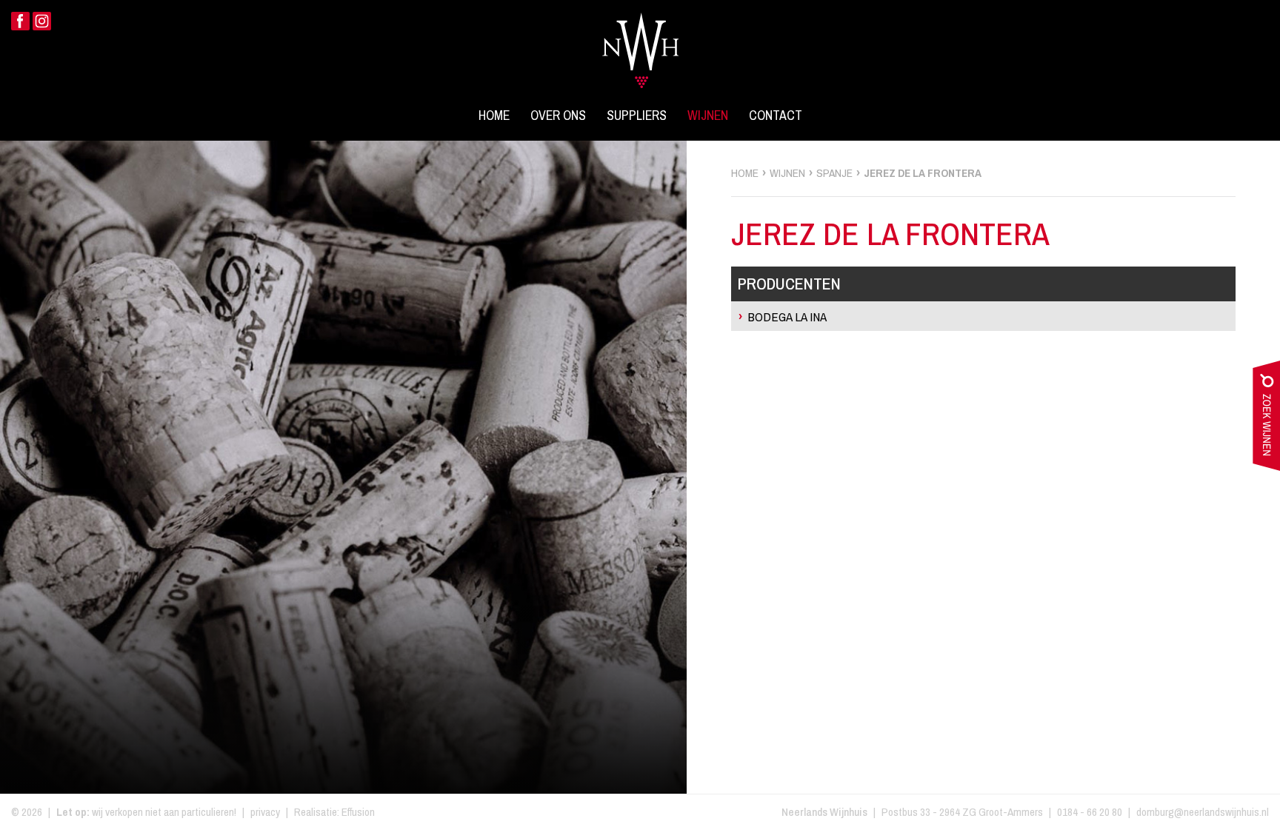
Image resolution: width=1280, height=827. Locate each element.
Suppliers (637, 115)
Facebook (20, 21)
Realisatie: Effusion (334, 812)
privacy (265, 812)
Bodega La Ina (787, 316)
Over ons (558, 115)
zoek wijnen (1266, 419)
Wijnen (707, 115)
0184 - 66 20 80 (1089, 812)
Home (494, 115)
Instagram (42, 21)
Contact (775, 115)
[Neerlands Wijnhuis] (640, 41)
